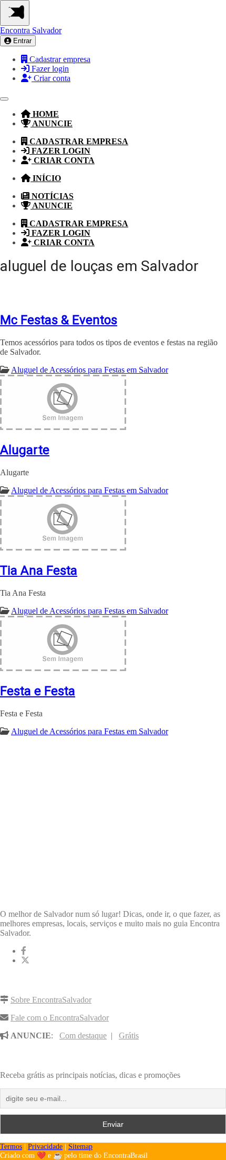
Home (44, 113)
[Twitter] (25, 960)
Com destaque (83, 1035)
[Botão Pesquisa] (4, 99)
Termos (11, 1147)
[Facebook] (23, 950)
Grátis (129, 1035)
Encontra (30, 30)
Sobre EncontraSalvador (51, 999)
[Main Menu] (14, 13)
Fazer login (49, 68)
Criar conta (51, 78)
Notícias (51, 196)
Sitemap (80, 1147)
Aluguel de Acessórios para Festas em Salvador (89, 369)
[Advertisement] (79, 811)
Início (45, 178)
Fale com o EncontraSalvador (60, 1017)
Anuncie (51, 123)
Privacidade (45, 1147)
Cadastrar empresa (58, 59)
